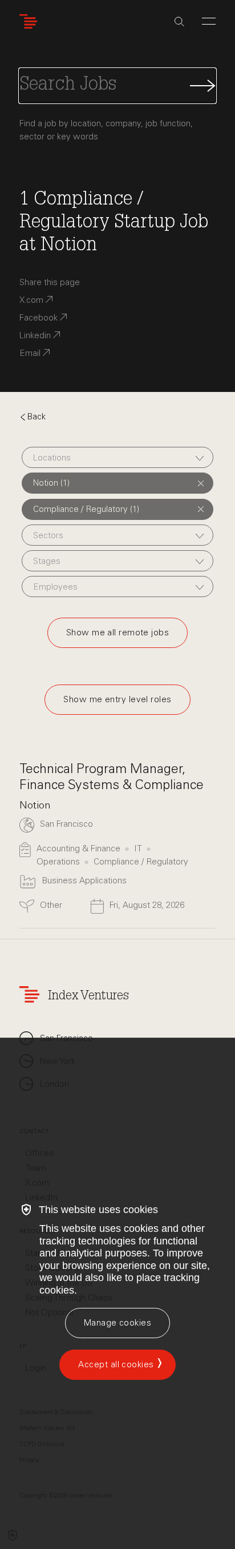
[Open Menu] (209, 21)
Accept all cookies (115, 1364)
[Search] (179, 22)
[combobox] (117, 457)
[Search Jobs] (117, 86)
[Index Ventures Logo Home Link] (30, 21)
